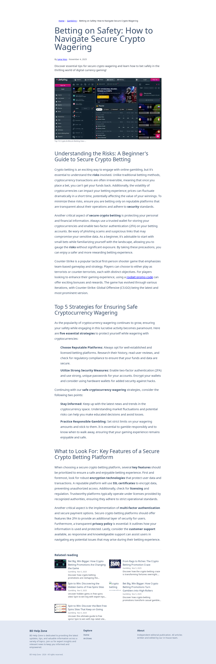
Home (61, 20)
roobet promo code (140, 277)
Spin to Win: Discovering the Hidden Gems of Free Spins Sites (86, 585)
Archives (87, 638)
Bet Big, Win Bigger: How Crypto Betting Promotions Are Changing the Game (87, 565)
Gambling (72, 20)
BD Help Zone (58, 6)
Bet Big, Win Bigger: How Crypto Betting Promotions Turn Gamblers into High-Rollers (140, 587)
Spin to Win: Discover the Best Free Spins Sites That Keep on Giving (87, 607)
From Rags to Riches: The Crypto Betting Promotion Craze (141, 563)
